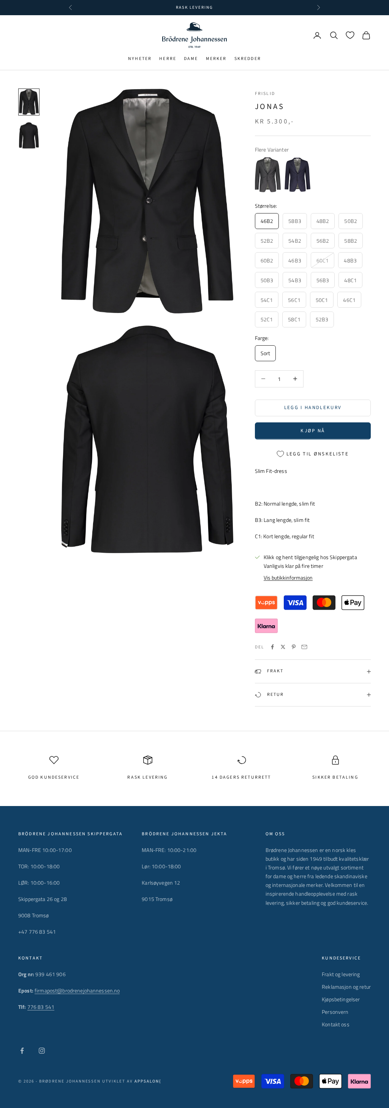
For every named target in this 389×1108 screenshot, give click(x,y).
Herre (167, 58)
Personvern (335, 1012)
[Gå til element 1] (29, 102)
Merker (216, 58)
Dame (191, 58)
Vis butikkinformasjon (288, 578)
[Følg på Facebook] (22, 1050)
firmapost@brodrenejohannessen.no (77, 990)
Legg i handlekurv (313, 407)
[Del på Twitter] (283, 647)
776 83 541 (40, 1007)
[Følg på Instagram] (42, 1050)
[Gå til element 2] (29, 135)
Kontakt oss (335, 1024)
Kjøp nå (312, 430)
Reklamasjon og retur (346, 987)
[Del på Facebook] (272, 647)
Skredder (247, 58)
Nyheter (140, 58)
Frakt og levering (341, 974)
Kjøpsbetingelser (341, 999)
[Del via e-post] (304, 647)
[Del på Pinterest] (294, 647)
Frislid (265, 93)
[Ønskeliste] (350, 35)
